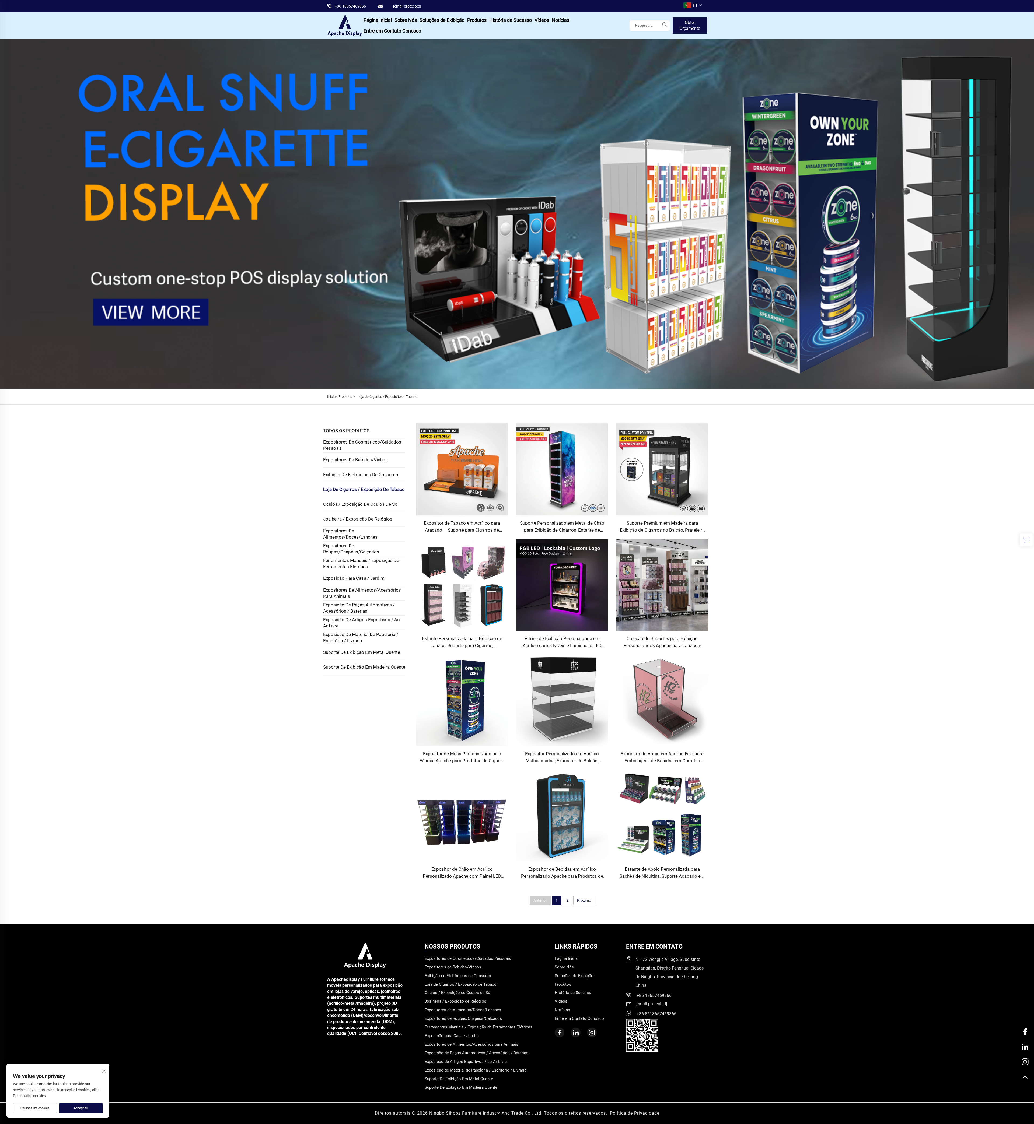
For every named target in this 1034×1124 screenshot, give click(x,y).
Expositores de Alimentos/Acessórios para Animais (362, 593)
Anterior (540, 900)
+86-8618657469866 (655, 1013)
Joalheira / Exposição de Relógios (357, 519)
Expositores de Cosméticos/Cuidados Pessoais (362, 445)
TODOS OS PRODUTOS (346, 430)
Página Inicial (378, 20)
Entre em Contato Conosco (392, 31)
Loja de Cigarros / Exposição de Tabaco (387, 397)
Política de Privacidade (634, 1113)
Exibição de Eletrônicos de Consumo (360, 474)
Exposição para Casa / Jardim (354, 578)
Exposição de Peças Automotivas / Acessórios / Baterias (359, 608)
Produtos (477, 20)
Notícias (560, 20)
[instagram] (592, 1032)
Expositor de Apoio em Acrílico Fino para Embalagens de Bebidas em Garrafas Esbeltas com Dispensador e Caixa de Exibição (662, 757)
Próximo (584, 900)
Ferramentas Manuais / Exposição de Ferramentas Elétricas (361, 564)
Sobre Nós (405, 20)
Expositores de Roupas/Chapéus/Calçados (351, 549)
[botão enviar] (664, 25)
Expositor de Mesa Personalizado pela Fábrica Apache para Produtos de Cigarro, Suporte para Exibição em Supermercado (462, 757)
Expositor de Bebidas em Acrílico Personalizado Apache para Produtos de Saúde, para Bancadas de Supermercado (562, 873)
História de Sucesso (510, 20)
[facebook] (559, 1032)
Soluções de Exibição (442, 20)
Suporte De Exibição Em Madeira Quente (364, 667)
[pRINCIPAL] (1025, 1077)
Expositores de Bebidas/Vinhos (355, 459)
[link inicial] (344, 25)
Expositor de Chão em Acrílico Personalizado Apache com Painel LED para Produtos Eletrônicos (462, 873)
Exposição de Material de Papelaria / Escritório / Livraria (360, 638)
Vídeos (542, 20)
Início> (332, 397)
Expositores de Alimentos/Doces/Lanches (350, 534)
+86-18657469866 (350, 6)
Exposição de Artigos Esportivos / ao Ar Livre (361, 623)
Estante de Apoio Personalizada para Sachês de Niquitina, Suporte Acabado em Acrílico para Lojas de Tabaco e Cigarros (662, 873)
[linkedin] (576, 1032)
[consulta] (1026, 539)
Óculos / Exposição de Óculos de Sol (361, 504)
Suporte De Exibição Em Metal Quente (361, 652)
